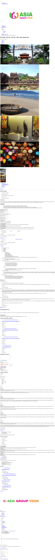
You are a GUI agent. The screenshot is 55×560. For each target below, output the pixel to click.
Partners (3, 528)
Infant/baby (1, 218)
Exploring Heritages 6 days (6, 486)
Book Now (1, 430)
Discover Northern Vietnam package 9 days (9, 475)
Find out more (16, 538)
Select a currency (2, 516)
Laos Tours (3, 26)
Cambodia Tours (4, 27)
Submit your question (3, 366)
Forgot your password (3, 556)
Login (1, 557)
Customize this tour (4, 457)
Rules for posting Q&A (3, 367)
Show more (1, 238)
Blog (4, 32)
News (4, 31)
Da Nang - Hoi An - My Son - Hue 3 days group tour (10, 338)
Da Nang (3, 40)
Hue (2, 41)
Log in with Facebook (3, 547)
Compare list (3, 522)
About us (3, 525)
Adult (1, 212)
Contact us (3, 526)
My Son (3, 42)
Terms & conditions (4, 527)
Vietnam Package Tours (5, 34)
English (1, 510)
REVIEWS (3, 186)
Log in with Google (5, 549)
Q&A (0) (3, 185)
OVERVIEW (3, 183)
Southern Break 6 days (6, 469)
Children (1, 215)
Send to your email (3, 315)
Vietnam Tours (4, 25)
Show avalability (2, 220)
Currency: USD (2, 515)
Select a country (2, 511)
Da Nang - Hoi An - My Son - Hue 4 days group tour (10, 321)
